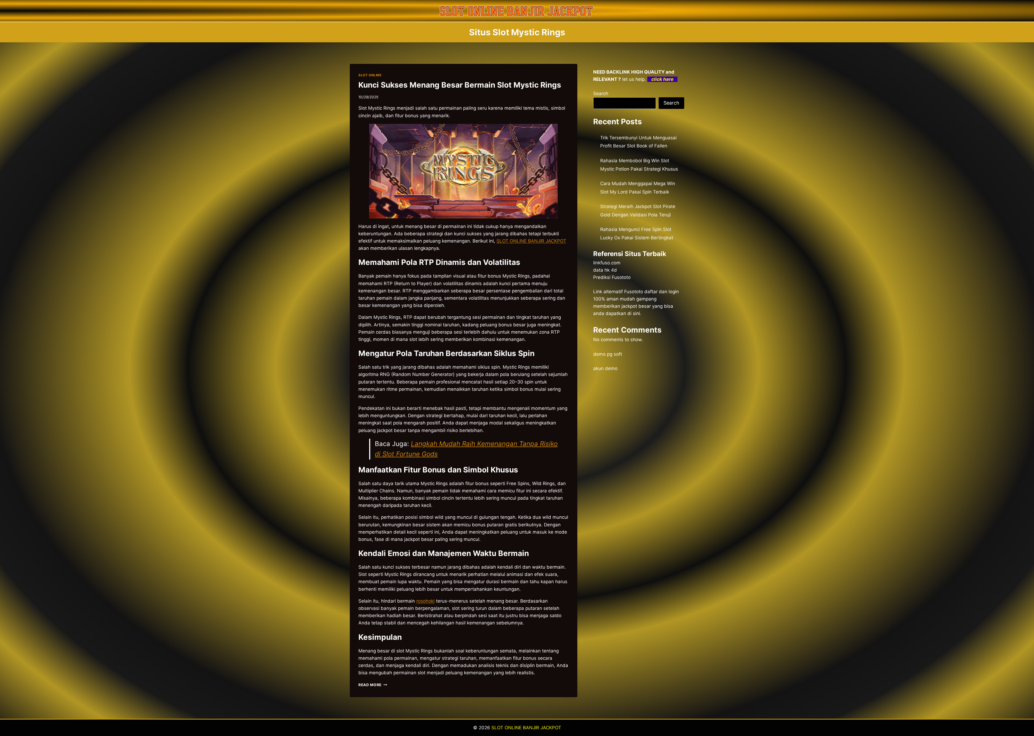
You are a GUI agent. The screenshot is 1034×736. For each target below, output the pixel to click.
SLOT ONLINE (370, 75)
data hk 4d (605, 270)
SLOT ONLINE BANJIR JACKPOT (526, 727)
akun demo (605, 368)
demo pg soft (607, 354)
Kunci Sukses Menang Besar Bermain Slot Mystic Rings (459, 84)
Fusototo (633, 291)
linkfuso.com (606, 262)
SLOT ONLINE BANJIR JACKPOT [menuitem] (531, 241)
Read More (372, 685)
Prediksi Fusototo (612, 277)
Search (600, 93)
